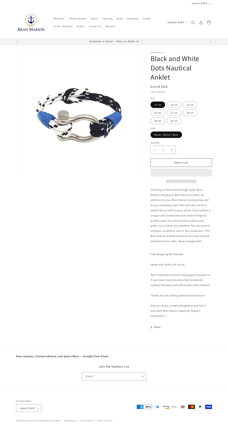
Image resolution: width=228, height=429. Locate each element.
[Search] (193, 22)
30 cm (174, 120)
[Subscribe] (142, 376)
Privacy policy (87, 420)
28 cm (190, 112)
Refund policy (70, 420)
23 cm (157, 104)
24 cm (174, 104)
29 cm (157, 120)
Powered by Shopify (52, 421)
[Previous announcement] (17, 41)
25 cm (190, 104)
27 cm (174, 112)
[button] (181, 173)
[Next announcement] (211, 41)
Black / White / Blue (166, 135)
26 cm (157, 112)
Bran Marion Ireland (32, 421)
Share (157, 327)
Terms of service (104, 420)
